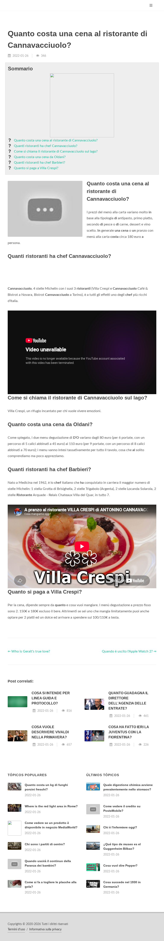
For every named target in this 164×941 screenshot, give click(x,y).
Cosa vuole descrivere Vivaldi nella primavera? (50, 732)
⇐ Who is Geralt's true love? (29, 651)
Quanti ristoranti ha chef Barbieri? (39, 162)
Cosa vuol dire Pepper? (120, 865)
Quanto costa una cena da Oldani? (40, 157)
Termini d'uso (16, 929)
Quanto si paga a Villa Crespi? (36, 168)
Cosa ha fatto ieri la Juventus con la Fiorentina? (128, 732)
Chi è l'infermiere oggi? (120, 827)
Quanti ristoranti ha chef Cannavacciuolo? (45, 146)
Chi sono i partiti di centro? (45, 844)
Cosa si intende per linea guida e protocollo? (51, 698)
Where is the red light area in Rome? (51, 806)
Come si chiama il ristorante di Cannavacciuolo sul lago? (56, 151)
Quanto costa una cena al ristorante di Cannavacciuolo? (56, 140)
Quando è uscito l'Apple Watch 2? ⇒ (129, 651)
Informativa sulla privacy (45, 929)
